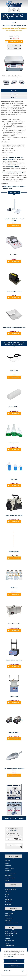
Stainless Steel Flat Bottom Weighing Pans (14, 172)
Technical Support (9, 945)
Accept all (14, 961)
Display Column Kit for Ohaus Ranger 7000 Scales (14, 219)
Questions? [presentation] (14, 97)
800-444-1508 (13, 830)
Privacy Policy (8, 875)
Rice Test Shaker (14, 696)
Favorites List (8, 899)
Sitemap (7, 880)
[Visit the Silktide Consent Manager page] (22, 970)
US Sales (7, 938)
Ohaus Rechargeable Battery (14, 291)
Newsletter (8, 870)
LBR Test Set (14, 587)
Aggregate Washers (14, 732)
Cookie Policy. (11, 956)
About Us (7, 860)
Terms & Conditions (10, 878)
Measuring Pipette (14, 551)
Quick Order (8, 904)
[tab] (14, 90)
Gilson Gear (8, 920)
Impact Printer (11, 163)
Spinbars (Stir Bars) (14, 406)
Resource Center (9, 868)
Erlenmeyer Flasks (14, 443)
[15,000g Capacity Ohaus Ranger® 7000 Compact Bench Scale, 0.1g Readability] (6, 82)
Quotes (7, 943)
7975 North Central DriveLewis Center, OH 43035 (11, 932)
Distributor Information (10, 873)
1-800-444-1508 (9, 935)
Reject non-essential (14, 965)
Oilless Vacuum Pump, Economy (14, 515)
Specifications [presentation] (14, 94)
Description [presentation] (14, 90)
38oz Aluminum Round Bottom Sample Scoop (14, 769)
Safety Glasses (14, 370)
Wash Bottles (14, 479)
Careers (7, 863)
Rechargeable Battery (13, 166)
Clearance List (8, 918)
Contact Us (8, 865)
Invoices (7, 896)
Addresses (8, 891)
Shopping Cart (8, 901)
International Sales (9, 940)
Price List (7, 915)
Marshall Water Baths (14, 624)
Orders (7, 894)
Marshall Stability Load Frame (14, 660)
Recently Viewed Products (11, 923)
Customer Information (10, 889)
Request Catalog (9, 913)
